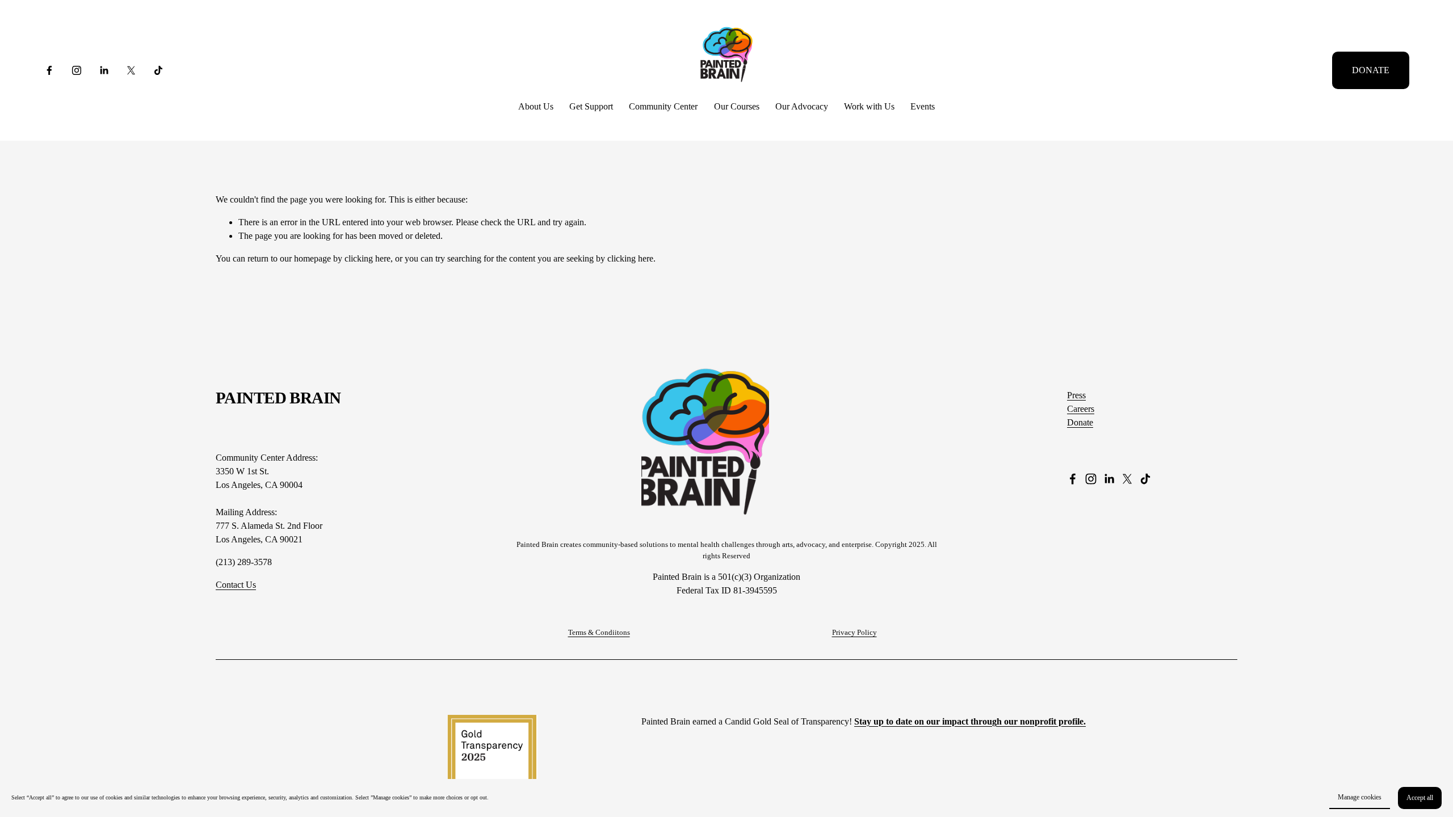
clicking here (367, 258)
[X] (131, 70)
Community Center (663, 106)
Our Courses (736, 106)
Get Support (591, 106)
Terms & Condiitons (599, 632)
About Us (535, 106)
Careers (1080, 409)
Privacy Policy (854, 632)
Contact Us (236, 584)
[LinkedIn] (104, 70)
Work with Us (869, 106)
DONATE (1370, 70)
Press (1076, 395)
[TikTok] (158, 70)
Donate (1080, 422)
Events (922, 106)
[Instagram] (76, 70)
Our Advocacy (801, 106)
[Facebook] (49, 70)
